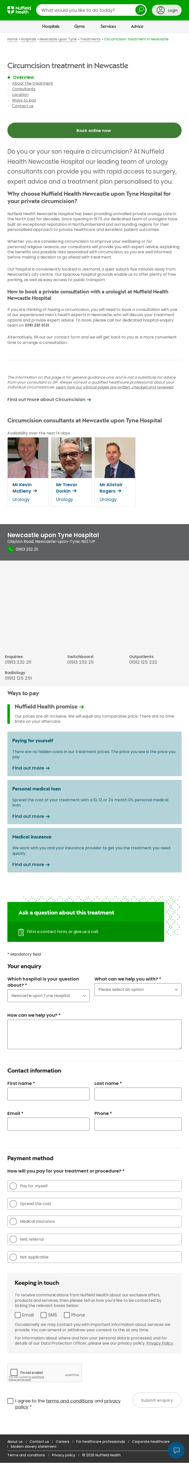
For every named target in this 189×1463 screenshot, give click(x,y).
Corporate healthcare (151, 1441)
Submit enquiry (157, 1400)
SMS (52, 1315)
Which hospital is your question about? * (43, 982)
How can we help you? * (34, 1015)
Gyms (79, 26)
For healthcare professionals (100, 1441)
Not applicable (34, 1257)
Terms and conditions (26, 1455)
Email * (15, 1113)
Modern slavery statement (34, 1446)
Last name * (108, 1083)
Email (28, 1315)
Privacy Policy (159, 1343)
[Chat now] (176, 1450)
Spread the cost (35, 1203)
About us (15, 1441)
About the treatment (32, 83)
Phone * (103, 1113)
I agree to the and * (68, 1404)
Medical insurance (37, 1221)
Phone (78, 1315)
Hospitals (51, 26)
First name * (21, 1083)
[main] (94, 733)
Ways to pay (24, 100)
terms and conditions (69, 1401)
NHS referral (32, 1239)
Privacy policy (63, 1455)
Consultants (23, 89)
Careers (62, 1441)
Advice (137, 26)
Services (108, 26)
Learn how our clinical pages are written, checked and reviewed (114, 387)
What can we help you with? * (127, 979)
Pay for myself (34, 1186)
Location (20, 94)
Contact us (22, 106)
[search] (91, 10)
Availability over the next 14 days (38, 433)
